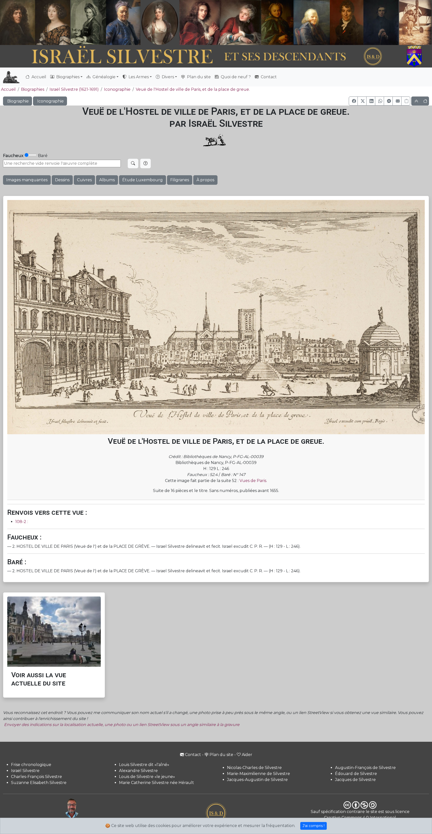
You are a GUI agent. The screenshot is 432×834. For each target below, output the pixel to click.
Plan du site (198, 76)
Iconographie (117, 89)
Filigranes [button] (179, 180)
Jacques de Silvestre (355, 779)
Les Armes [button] (138, 76)
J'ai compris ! (313, 826)
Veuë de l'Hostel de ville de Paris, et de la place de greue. (193, 89)
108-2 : (21, 521)
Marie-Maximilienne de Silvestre (258, 773)
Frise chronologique (31, 764)
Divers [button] (167, 76)
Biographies (32, 89)
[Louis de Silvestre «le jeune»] (123, 22)
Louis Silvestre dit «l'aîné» (144, 764)
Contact (268, 76)
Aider (247, 754)
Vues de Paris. (253, 480)
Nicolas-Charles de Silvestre (254, 767)
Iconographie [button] (50, 101)
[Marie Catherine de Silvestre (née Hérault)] (159, 22)
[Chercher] (133, 163)
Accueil (38, 76)
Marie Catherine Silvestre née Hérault (156, 782)
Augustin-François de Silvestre (365, 767)
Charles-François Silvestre (36, 776)
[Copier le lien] (405, 101)
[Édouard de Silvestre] (381, 22)
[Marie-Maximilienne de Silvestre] (277, 22)
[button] (353, 101)
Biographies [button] (67, 76)
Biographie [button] (17, 101)
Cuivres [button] (84, 180)
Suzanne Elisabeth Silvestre (38, 782)
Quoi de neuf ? (235, 76)
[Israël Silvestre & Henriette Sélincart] (35, 23)
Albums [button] (107, 180)
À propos (205, 180)
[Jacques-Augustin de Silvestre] (311, 22)
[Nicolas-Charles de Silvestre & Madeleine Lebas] (220, 22)
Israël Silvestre (25, 770)
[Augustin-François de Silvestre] (347, 22)
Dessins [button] (62, 180)
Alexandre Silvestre (138, 770)
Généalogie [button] (104, 76)
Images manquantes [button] (27, 180)
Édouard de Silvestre (356, 773)
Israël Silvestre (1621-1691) (74, 89)
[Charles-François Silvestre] (88, 22)
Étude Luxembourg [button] (142, 180)
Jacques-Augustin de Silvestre (257, 779)
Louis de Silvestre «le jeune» (147, 776)
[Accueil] (199, 56)
